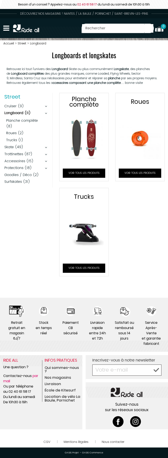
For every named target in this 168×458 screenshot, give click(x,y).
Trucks (84, 196)
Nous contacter (113, 441)
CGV (47, 441)
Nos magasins (58, 377)
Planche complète (84, 102)
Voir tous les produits (84, 173)
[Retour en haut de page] (159, 444)
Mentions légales (76, 441)
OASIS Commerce (92, 452)
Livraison (53, 383)
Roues (140, 101)
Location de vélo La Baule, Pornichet (62, 398)
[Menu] (6, 28)
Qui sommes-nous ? (62, 369)
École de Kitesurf (60, 390)
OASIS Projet (72, 452)
